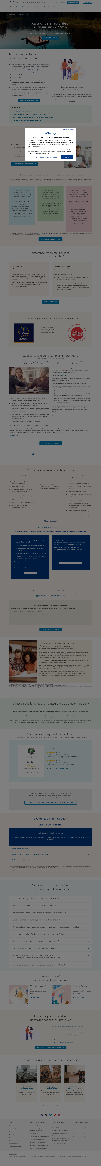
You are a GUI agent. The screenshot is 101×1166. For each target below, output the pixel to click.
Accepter (67, 157)
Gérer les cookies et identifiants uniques (46, 157)
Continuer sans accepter (68, 129)
